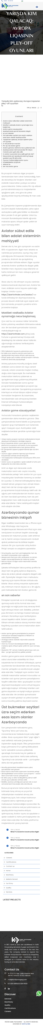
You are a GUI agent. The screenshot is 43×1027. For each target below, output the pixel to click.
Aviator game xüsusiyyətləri (12, 129)
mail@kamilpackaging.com (17, 980)
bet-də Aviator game (10, 166)
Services (9, 892)
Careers (9, 858)
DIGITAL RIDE (26, 1024)
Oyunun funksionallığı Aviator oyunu (15, 160)
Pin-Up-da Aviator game (11, 146)
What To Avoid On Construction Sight (24, 832)
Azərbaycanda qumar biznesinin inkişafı (16, 131)
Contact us (10, 866)
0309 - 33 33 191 (8, 1)
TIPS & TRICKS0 (34, 108)
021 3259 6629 (22, 984)
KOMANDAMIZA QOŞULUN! (11, 162)
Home (8, 871)
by (2, 106)
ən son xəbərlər (8, 133)
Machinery (10, 875)
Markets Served (12, 879)
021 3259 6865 (12, 984)
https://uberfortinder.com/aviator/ (17, 294)
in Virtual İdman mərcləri (11, 144)
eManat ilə (6, 164)
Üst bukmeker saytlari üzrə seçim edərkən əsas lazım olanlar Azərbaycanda (17, 136)
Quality (8, 888)
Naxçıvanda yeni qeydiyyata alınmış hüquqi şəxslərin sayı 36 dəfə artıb (18, 157)
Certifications (11, 862)
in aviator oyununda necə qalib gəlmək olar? (18, 154)
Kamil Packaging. (16, 1022)
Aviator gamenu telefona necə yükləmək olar (19, 148)
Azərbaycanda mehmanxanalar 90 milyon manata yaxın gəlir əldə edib (17, 151)
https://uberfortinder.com (13, 334)
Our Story (9, 883)
